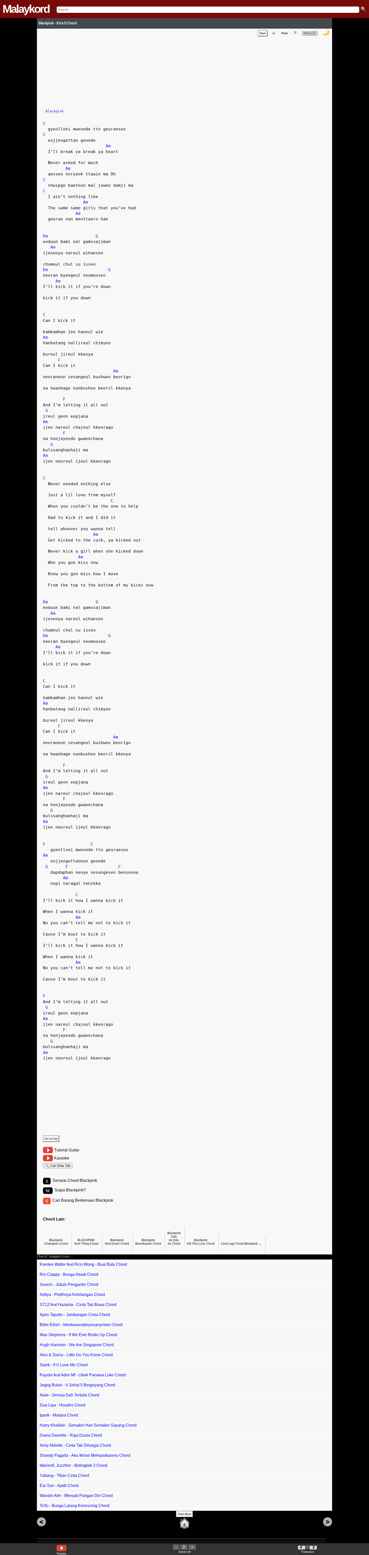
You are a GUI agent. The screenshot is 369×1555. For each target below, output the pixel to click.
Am (108, 145)
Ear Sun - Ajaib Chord (59, 1485)
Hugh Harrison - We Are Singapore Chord (77, 1345)
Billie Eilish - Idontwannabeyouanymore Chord (81, 1325)
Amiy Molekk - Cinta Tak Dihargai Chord (75, 1445)
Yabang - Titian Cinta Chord (64, 1475)
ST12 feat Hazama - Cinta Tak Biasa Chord (78, 1304)
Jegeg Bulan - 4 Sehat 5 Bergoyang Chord (77, 1385)
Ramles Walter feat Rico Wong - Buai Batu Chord (83, 1264)
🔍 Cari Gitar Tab (57, 1166)
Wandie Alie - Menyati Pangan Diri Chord (76, 1495)
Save (263, 33)
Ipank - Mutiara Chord (59, 1415)
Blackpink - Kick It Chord (58, 23)
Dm (45, 236)
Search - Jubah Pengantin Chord (69, 1284)
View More (184, 1514)
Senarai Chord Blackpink (74, 1180)
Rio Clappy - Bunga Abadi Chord (69, 1274)
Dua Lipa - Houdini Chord (62, 1405)
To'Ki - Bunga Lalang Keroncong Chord (74, 1505)
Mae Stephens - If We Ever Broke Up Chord (78, 1335)
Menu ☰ (309, 33)
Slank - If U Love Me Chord (64, 1365)
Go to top (51, 1138)
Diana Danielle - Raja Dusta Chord (71, 1435)
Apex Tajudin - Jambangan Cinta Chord (75, 1315)
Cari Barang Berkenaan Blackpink (82, 1200)
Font (284, 33)
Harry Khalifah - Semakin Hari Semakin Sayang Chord (88, 1425)
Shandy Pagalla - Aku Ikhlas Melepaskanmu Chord (85, 1455)
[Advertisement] (187, 71)
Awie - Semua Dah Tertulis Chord (69, 1395)
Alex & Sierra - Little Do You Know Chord (76, 1355)
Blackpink (55, 111)
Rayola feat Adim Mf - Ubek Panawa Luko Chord (83, 1375)
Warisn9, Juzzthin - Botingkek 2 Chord (73, 1465)
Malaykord (26, 9)
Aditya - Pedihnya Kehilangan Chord (72, 1294)
